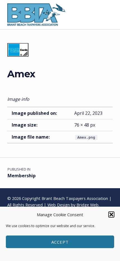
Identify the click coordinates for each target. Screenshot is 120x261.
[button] (111, 214)
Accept (60, 242)
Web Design (58, 205)
